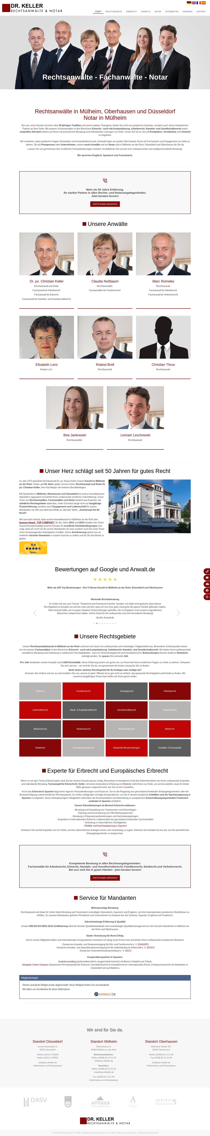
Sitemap (121, 1133)
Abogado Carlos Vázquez (35, 964)
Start (98, 11)
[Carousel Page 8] (113, 623)
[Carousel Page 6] (107, 623)
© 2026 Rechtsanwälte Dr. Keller (66, 1133)
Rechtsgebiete (113, 11)
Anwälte (145, 11)
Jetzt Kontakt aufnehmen (105, 204)
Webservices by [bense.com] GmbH (99, 1133)
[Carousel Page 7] (110, 623)
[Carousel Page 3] (99, 623)
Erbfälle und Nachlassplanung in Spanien (106, 826)
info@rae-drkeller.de (47, 1062)
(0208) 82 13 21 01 (107, 1069)
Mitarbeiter (172, 11)
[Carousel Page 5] (105, 623)
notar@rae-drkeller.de (104, 1072)
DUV (128, 950)
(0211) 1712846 (51, 1054)
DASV (150, 947)
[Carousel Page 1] (94, 623)
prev (36, 613)
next (177, 613)
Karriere (188, 11)
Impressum (131, 1133)
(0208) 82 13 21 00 (107, 1058)
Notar (157, 11)
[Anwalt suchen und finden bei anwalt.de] (105, 995)
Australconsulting (67, 961)
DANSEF (143, 944)
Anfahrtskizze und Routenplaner (47, 1066)
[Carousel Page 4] (102, 623)
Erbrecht (131, 11)
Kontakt (201, 11)
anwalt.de (104, 985)
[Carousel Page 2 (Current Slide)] (97, 623)
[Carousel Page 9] (116, 623)
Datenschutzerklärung (148, 1133)
